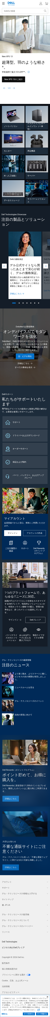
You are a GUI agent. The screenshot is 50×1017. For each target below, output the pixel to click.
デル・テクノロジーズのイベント (29, 701)
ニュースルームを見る (24, 687)
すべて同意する (42, 1014)
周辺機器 (31, 151)
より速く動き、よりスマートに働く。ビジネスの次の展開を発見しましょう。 (31, 677)
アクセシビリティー (10, 992)
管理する (4, 1014)
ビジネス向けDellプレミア (13, 947)
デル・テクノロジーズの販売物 (15, 914)
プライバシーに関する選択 (14, 975)
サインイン (12, 533)
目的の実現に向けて (23, 715)
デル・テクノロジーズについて (15, 920)
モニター (8, 151)
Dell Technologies (9, 942)
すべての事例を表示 (23, 367)
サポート (6, 888)
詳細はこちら (16, 293)
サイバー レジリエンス (36, 200)
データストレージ (12, 200)
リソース (6, 932)
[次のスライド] (13, 88)
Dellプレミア (35, 620)
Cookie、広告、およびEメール (15, 980)
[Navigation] (3, 3)
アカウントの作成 (34, 533)
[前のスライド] (4, 88)
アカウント (7, 882)
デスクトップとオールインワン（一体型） (36, 126)
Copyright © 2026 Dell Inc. (13, 957)
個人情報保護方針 (9, 969)
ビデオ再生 (27, 356)
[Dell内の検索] (45, 11)
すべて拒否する (29, 1014)
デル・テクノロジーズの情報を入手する (19, 893)
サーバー (31, 176)
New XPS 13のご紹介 (13, 79)
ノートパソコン (11, 126)
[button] (41, 3)
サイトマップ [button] (8, 899)
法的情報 (6, 986)
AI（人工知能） (10, 176)
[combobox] (25, 11)
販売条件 (6, 963)
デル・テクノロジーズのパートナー (17, 926)
